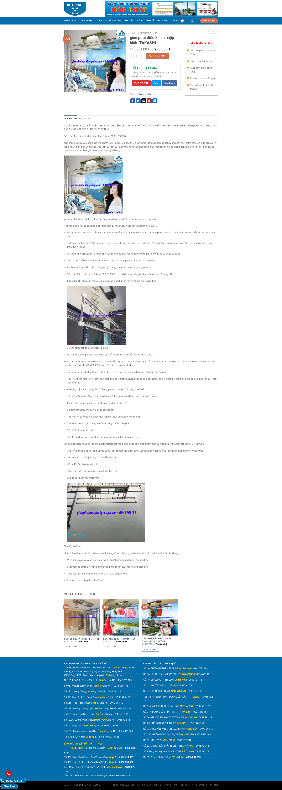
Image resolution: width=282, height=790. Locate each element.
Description (70, 118)
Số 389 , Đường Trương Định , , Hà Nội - (91, 708)
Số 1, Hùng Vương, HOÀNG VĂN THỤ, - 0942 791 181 (177, 751)
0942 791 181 (141, 83)
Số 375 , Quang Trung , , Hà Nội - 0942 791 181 (93, 691)
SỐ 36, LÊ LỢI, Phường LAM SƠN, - (169, 674)
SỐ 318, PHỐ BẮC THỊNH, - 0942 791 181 (173, 691)
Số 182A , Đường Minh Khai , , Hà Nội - (90, 719)
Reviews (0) (85, 118)
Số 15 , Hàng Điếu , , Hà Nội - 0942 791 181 (92, 725)
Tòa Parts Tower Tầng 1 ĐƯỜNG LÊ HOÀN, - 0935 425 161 (178, 698)
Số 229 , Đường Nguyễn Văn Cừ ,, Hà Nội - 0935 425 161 (98, 731)
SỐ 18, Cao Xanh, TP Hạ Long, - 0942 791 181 (173, 679)
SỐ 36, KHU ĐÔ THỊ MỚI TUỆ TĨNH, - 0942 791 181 (178, 717)
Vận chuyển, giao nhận (149, 785)
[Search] (192, 21)
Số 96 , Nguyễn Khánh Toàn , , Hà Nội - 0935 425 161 (96, 685)
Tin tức (129, 21)
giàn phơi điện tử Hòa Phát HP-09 (119, 639)
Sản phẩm (86, 21)
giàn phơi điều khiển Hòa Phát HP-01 (81, 639)
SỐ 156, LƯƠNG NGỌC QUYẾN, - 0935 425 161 (177, 734)
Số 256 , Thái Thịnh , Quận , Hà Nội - (86, 702)
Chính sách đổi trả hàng (205, 785)
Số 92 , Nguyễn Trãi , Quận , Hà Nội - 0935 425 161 (97, 697)
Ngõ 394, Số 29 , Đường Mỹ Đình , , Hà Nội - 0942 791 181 (98, 680)
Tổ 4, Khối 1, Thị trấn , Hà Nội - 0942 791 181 (92, 736)
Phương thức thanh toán (176, 785)
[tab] (70, 118)
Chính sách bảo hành (124, 785)
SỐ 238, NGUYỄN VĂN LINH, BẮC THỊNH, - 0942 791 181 (179, 729)
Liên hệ (175, 21)
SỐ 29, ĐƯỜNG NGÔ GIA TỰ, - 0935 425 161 (174, 723)
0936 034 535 (126, 757)
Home (132, 33)
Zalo (155, 83)
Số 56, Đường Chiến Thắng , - (172, 757)
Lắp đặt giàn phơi (108, 21)
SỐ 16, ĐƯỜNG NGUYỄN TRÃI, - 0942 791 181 (175, 668)
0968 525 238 (122, 775)
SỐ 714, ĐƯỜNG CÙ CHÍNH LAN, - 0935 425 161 (175, 711)
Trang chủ (70, 21)
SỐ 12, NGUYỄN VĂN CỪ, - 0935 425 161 (169, 685)
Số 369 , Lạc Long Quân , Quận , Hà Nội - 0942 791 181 (96, 714)
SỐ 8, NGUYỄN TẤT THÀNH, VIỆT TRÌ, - (169, 745)
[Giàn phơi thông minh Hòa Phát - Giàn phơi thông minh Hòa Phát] (76, 8)
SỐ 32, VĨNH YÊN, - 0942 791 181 (167, 740)
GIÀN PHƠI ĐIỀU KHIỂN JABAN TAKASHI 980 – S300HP (156, 640)
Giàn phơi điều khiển (148, 33)
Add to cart (157, 55)
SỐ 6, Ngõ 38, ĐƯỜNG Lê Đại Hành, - (169, 706)
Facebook (169, 83)
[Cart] (182, 20)
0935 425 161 (203, 674)
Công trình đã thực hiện (152, 21)
